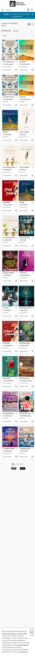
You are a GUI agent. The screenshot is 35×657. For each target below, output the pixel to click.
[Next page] (23, 464)
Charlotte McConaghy (26, 380)
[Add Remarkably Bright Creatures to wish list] (32, 351)
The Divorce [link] (23, 273)
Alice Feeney (24, 310)
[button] (29, 25)
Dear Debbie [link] (7, 378)
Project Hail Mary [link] (24, 237)
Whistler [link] (5, 132)
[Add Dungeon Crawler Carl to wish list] (16, 281)
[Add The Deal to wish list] (16, 316)
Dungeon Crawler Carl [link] (9, 273)
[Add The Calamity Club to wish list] (16, 70)
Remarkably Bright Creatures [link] (25, 343)
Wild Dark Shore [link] (24, 378)
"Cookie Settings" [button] (23, 645)
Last (22, 468)
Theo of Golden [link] (24, 132)
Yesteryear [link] (22, 62)
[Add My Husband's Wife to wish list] (32, 316)
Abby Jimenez (8, 451)
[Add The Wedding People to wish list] (32, 457)
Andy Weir (23, 240)
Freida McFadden (25, 275)
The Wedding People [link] (25, 448)
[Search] (2, 9)
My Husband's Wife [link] (25, 308)
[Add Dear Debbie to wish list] (16, 386)
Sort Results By (6, 31)
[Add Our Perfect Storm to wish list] (16, 422)
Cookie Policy (23, 652)
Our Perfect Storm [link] (8, 413)
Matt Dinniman (8, 275)
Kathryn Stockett (9, 64)
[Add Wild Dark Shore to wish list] (32, 386)
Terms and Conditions (9, 633)
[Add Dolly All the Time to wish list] (32, 422)
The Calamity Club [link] (8, 62)
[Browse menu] (32, 10)
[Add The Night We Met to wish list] (16, 457)
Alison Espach (24, 451)
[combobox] (13, 10)
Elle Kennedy (8, 310)
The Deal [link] (6, 308)
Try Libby (6, 14)
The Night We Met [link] (8, 448)
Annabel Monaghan (26, 415)
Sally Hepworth (8, 204)
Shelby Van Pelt (25, 345)
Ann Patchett (8, 134)
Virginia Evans (8, 169)
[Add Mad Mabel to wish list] (16, 211)
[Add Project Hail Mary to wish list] (32, 246)
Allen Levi (23, 134)
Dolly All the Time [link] (24, 413)
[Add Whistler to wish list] (16, 140)
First (14, 468)
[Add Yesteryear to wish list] (32, 70)
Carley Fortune (8, 415)
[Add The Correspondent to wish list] (16, 175)
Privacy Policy (23, 633)
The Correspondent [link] (9, 167)
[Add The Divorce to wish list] (32, 281)
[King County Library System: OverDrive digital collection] (17, 4)
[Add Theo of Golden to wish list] (32, 140)
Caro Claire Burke (25, 64)
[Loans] (28, 10)
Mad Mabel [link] (6, 202)
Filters (4, 36)
